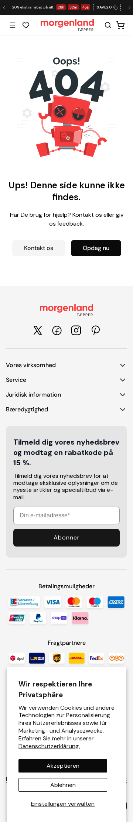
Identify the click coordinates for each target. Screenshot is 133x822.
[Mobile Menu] (12, 25)
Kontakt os (38, 248)
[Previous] (3, 7)
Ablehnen (63, 785)
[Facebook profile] (57, 330)
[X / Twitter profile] (38, 330)
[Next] (129, 7)
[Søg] (108, 25)
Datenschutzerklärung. (49, 746)
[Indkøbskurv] (120, 25)
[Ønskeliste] (26, 25)
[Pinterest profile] (95, 330)
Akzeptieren (63, 766)
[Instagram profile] (76, 330)
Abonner (67, 537)
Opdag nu (96, 248)
